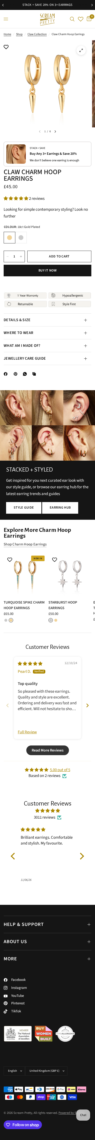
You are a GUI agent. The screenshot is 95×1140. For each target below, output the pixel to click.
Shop (19, 34)
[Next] (55, 131)
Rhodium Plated (21, 237)
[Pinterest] (16, 374)
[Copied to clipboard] (35, 374)
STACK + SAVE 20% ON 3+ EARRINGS (47, 5)
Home (7, 34)
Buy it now (47, 270)
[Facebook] (7, 374)
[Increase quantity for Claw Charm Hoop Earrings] (21, 256)
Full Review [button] (27, 732)
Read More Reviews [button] (48, 750)
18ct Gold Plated (9, 237)
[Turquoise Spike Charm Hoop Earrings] (25, 575)
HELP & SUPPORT (24, 924)
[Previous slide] (7, 705)
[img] (30, 664)
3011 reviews (44, 817)
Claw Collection (37, 34)
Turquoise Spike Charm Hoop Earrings (24, 605)
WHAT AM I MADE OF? (22, 345)
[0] (88, 19)
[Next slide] (87, 705)
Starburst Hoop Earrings (62, 605)
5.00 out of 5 (60, 770)
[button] (16, 199)
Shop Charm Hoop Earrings (25, 544)
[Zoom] (81, 50)
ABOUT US (15, 941)
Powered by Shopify (71, 1113)
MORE (10, 958)
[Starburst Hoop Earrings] (69, 575)
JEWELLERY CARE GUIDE (25, 358)
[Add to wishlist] (6, 47)
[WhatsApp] (26, 374)
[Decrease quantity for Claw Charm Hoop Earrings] (7, 256)
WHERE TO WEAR (18, 332)
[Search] (72, 19)
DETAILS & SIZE (17, 320)
